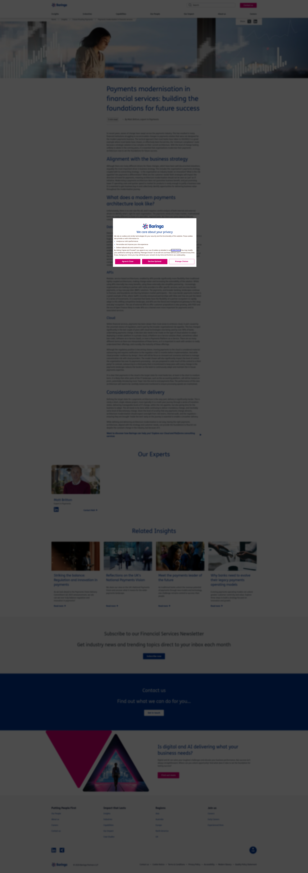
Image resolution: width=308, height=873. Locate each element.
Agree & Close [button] (127, 261)
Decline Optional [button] (154, 261)
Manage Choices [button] (181, 261)
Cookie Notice (176, 250)
